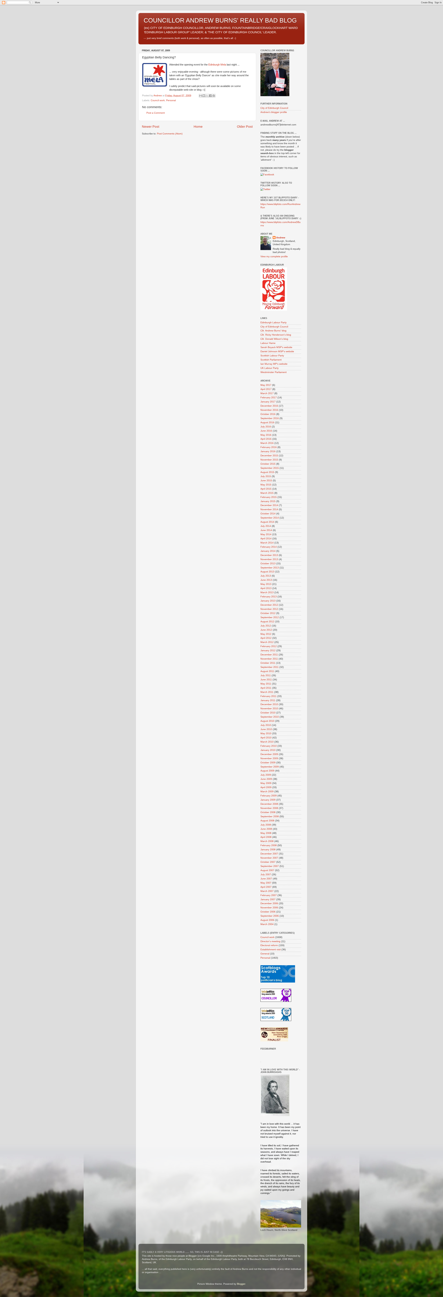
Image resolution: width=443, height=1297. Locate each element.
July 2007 (265, 874)
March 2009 (267, 791)
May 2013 (265, 584)
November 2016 (269, 410)
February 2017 (268, 397)
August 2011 (267, 671)
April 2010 (266, 737)
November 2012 (269, 609)
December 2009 (269, 754)
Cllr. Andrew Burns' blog (273, 330)
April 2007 (266, 887)
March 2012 (267, 642)
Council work (158, 100)
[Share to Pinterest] (213, 95)
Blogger (241, 1284)
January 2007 (267, 899)
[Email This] (200, 95)
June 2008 (266, 829)
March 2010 (267, 741)
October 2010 (267, 712)
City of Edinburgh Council (274, 108)
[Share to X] (207, 95)
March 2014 (267, 542)
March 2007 (267, 891)
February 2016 (268, 447)
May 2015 (265, 484)
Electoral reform (269, 945)
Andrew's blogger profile (273, 112)
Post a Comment (155, 113)
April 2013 (266, 588)
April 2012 (266, 638)
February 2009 (268, 795)
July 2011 (265, 675)
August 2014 (267, 522)
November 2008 (269, 808)
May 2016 (265, 435)
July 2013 (265, 576)
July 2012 (265, 625)
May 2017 (265, 385)
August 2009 (267, 770)
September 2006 (269, 916)
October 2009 (267, 762)
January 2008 (267, 849)
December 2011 (269, 654)
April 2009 (266, 787)
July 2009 (265, 775)
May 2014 (265, 534)
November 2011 (269, 659)
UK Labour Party (269, 368)
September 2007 (269, 866)
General (264, 953)
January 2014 (267, 551)
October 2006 (267, 911)
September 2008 (269, 816)
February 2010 (268, 746)
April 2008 (266, 837)
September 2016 (269, 418)
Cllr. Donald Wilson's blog (274, 339)
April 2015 (266, 489)
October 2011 (267, 663)
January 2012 (267, 650)
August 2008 (267, 820)
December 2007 (269, 853)
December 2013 (269, 555)
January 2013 (267, 600)
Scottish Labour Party (272, 355)
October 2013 (267, 563)
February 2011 (268, 696)
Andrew (280, 237)
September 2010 (269, 717)
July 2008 (265, 824)
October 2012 (267, 613)
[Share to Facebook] (210, 95)
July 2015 (265, 476)
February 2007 (268, 895)
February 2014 (268, 547)
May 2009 (265, 783)
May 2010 (265, 733)
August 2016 (267, 422)
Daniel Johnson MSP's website (277, 351)
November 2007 (269, 858)
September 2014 (269, 517)
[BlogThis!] (204, 95)
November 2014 (269, 509)
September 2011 (269, 667)
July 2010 (265, 725)
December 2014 (269, 505)
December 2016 (269, 406)
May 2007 (265, 883)
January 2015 (267, 501)
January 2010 (267, 750)
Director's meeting (270, 941)
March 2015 (267, 493)
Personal (171, 100)
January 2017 (267, 401)
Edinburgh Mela (217, 64)
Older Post (245, 126)
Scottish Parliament (271, 359)
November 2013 (269, 559)
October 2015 (267, 464)
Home (198, 126)
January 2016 (267, 451)
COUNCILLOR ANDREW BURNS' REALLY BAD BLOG (220, 20)
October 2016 (267, 414)
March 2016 (267, 443)
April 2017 (266, 389)
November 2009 (269, 758)
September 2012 (269, 617)
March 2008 (267, 841)
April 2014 (266, 538)
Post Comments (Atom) (170, 133)
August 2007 (267, 870)
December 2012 (269, 605)
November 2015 (269, 459)
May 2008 (265, 833)
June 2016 (266, 431)
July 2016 (265, 426)
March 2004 (267, 924)
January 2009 (267, 800)
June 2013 (266, 580)
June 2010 (266, 729)
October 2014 (267, 513)
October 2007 (267, 862)
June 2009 (266, 779)
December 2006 (269, 903)
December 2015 (269, 455)
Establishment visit (270, 949)
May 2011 (265, 683)
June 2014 (266, 530)
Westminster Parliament (273, 372)
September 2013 (269, 567)
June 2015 (266, 480)
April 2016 (266, 439)
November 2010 (269, 708)
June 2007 (266, 878)
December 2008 (269, 804)
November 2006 (269, 907)
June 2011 (266, 679)
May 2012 (265, 634)
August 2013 (267, 571)
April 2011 (265, 688)
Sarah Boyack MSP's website (276, 347)
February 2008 (268, 845)
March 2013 (267, 592)
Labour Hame (267, 343)
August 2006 (267, 920)
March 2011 (266, 692)
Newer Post (150, 126)
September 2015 (269, 468)
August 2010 (267, 721)
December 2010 (269, 704)
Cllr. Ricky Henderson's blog (275, 335)
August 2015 (267, 472)
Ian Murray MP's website (273, 364)
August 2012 (267, 621)
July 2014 (265, 526)
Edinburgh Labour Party (273, 322)
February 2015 (268, 497)
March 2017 (267, 393)
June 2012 (266, 630)
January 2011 (267, 700)
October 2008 (267, 812)
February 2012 (268, 646)
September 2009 (269, 766)
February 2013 (268, 596)
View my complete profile (274, 256)
